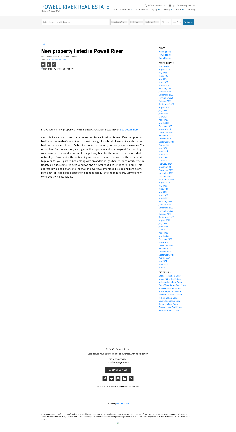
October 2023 (165, 176)
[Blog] (131, 378)
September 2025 (166, 104)
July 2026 (163, 72)
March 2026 (164, 85)
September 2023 (166, 179)
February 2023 (165, 201)
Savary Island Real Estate (170, 301)
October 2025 (165, 101)
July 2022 (163, 223)
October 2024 (165, 138)
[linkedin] (124, 378)
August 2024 (164, 145)
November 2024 (166, 135)
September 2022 (166, 217)
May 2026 (163, 79)
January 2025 (165, 129)
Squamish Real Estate (168, 304)
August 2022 (164, 220)
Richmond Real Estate (168, 298)
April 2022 (163, 233)
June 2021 (163, 264)
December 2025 (166, 94)
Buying (154, 9)
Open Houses (165, 58)
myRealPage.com (122, 404)
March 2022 (164, 236)
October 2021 (165, 251)
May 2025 (163, 116)
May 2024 (163, 154)
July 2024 (163, 148)
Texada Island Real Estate (170, 307)
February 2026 (165, 88)
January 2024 (165, 167)
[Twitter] (111, 378)
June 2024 (163, 151)
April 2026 (163, 82)
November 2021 (166, 248)
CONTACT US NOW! (118, 369)
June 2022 (163, 226)
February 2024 (165, 163)
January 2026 (165, 91)
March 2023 (164, 198)
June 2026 (163, 76)
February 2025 (165, 126)
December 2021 (166, 245)
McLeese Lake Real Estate (170, 282)
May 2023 (163, 192)
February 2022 (165, 239)
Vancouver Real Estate (169, 310)
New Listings (165, 54)
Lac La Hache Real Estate (170, 275)
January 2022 (165, 242)
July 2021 (163, 261)
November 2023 (166, 173)
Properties (125, 9)
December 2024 (166, 132)
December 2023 (166, 170)
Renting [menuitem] (191, 9)
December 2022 (166, 207)
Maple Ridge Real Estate (170, 279)
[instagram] (118, 378)
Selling (167, 9)
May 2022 (163, 229)
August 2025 (164, 107)
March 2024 (164, 160)
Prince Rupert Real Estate (170, 291)
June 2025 (163, 113)
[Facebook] (105, 378)
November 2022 (166, 211)
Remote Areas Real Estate (170, 294)
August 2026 (164, 69)
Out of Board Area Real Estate (172, 285)
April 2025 (163, 119)
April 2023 (163, 195)
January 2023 (165, 204)
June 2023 (163, 188)
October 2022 (165, 214)
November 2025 (166, 98)
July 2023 (163, 185)
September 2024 (166, 142)
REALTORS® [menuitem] (142, 9)
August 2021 (164, 258)
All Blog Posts (165, 51)
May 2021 (163, 267)
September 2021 (166, 254)
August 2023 (164, 182)
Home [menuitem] (114, 9)
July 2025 (163, 110)
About (178, 9)
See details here (129, 129)
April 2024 (163, 157)
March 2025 (164, 123)
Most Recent (164, 66)
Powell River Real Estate (57, 60)
